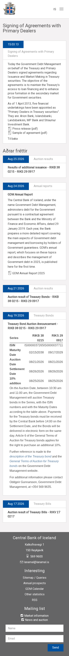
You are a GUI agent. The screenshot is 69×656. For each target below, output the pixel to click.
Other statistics (35, 594)
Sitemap (28, 577)
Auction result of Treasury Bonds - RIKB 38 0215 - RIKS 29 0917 (33, 299)
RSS (34, 600)
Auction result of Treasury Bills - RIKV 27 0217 (34, 514)
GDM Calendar (34, 589)
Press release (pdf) (25, 128)
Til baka (13, 138)
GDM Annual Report (20, 194)
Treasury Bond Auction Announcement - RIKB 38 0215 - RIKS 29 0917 (33, 326)
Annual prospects (34, 583)
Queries (41, 577)
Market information (36, 615)
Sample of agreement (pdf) (29, 133)
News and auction (36, 620)
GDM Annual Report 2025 (28, 273)
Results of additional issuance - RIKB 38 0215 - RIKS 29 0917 (34, 169)
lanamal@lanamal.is (36, 562)
